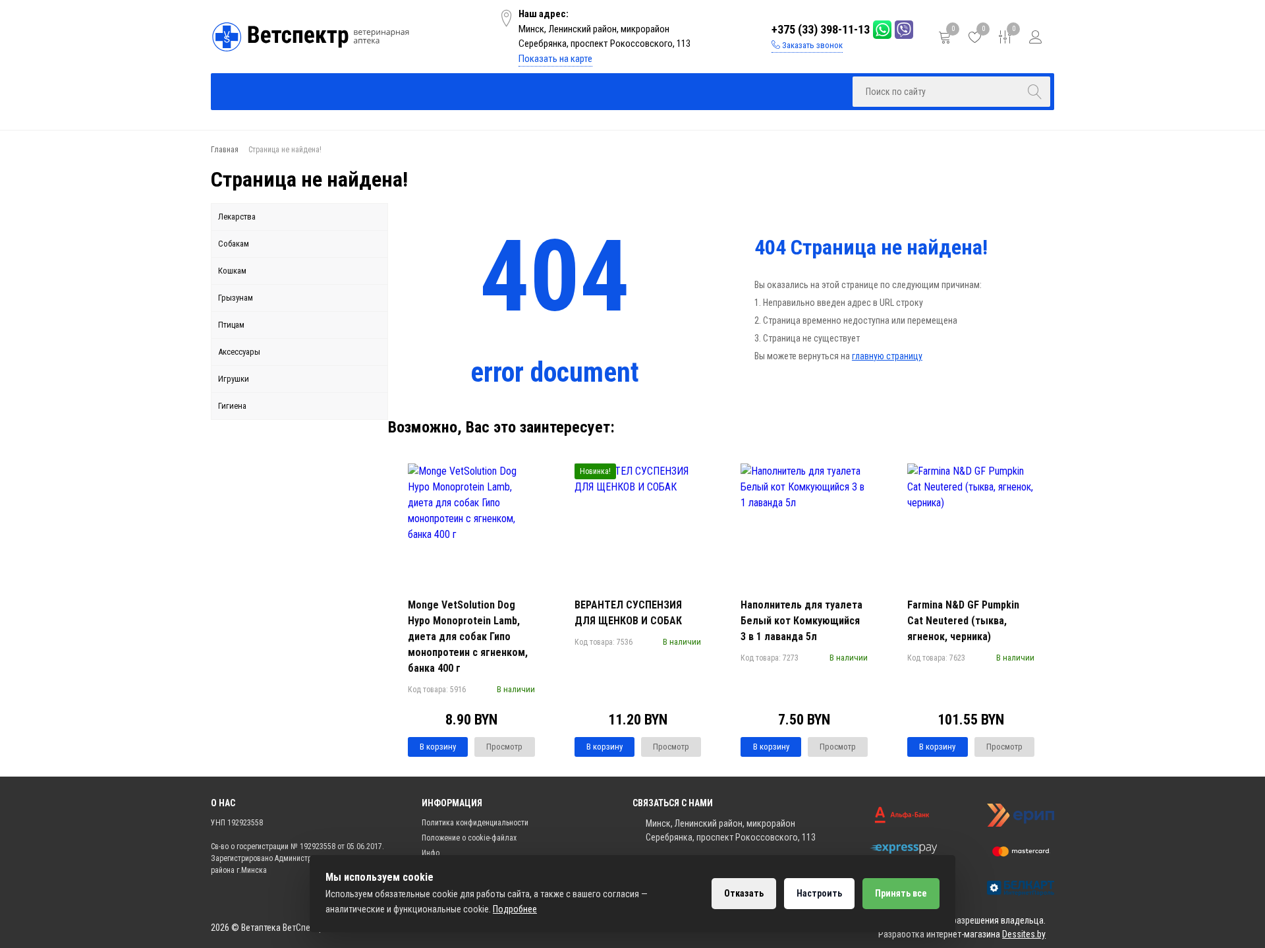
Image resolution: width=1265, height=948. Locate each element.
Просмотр (504, 747)
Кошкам (232, 271)
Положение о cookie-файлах (469, 838)
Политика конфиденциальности (475, 822)
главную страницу (887, 356)
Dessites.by (1024, 934)
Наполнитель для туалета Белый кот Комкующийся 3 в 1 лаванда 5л (801, 621)
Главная (256, 91)
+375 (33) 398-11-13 (821, 30)
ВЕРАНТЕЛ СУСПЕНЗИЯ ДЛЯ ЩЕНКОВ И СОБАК (628, 613)
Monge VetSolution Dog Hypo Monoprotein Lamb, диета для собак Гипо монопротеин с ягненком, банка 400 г (468, 636)
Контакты (803, 91)
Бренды (438, 91)
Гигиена (232, 406)
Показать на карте (555, 59)
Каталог (347, 91)
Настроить (819, 893)
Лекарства (237, 217)
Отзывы (620, 91)
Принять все (901, 893)
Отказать (744, 893)
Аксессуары (239, 352)
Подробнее (515, 909)
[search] (1035, 91)
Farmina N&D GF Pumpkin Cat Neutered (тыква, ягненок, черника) (963, 621)
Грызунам (235, 298)
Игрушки (233, 379)
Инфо (528, 91)
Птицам (231, 325)
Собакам (233, 244)
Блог (712, 91)
